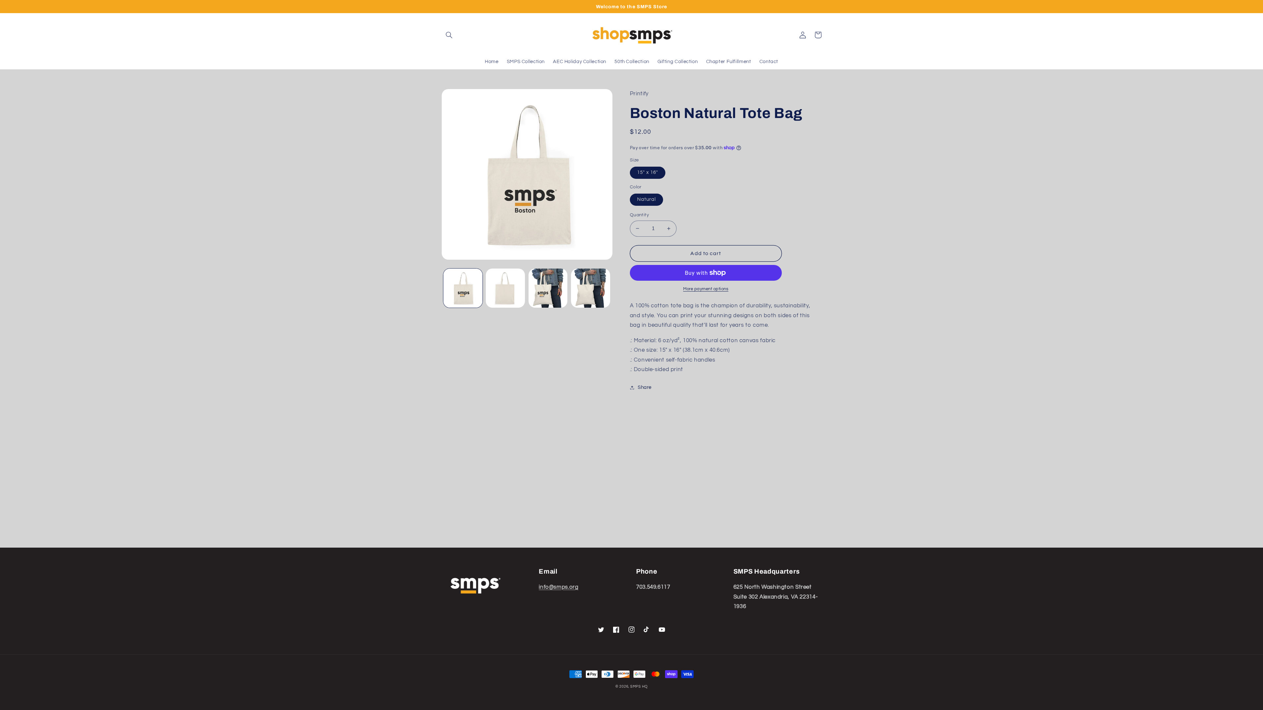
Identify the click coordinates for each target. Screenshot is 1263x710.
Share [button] (645, 387)
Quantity (639, 215)
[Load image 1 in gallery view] (463, 288)
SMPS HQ (639, 686)
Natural (646, 199)
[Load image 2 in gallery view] (505, 288)
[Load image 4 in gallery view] (590, 288)
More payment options (706, 289)
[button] (449, 34)
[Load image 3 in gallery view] (548, 288)
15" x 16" (647, 172)
